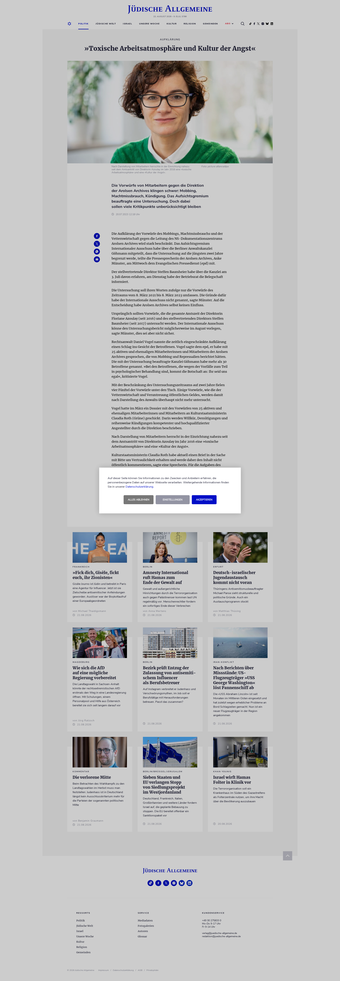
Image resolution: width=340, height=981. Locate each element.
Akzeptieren (204, 499)
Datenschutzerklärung (139, 487)
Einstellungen (172, 499)
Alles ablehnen (138, 499)
